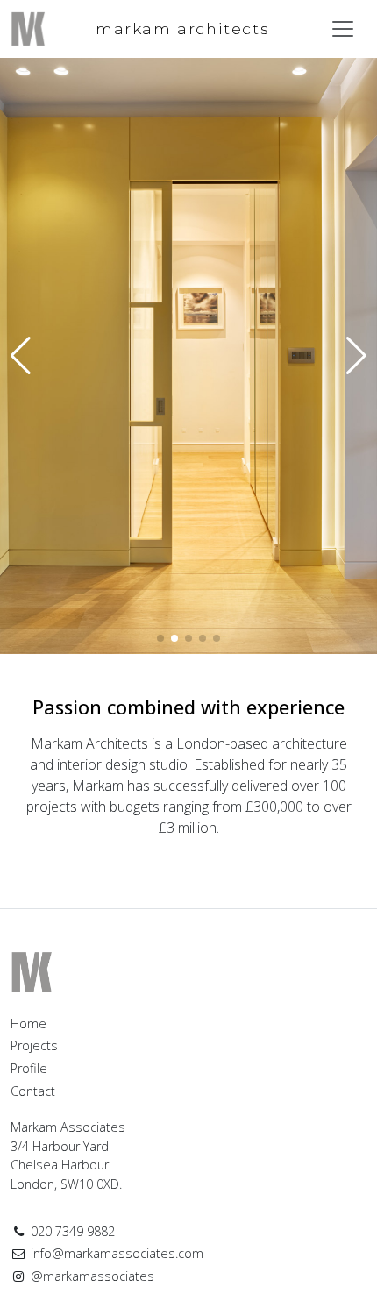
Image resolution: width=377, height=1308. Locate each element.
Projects (34, 1045)
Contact (33, 1091)
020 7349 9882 (71, 1231)
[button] (356, 356)
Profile (29, 1068)
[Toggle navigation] (342, 29)
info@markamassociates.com (115, 1253)
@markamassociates (90, 1276)
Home (28, 1023)
